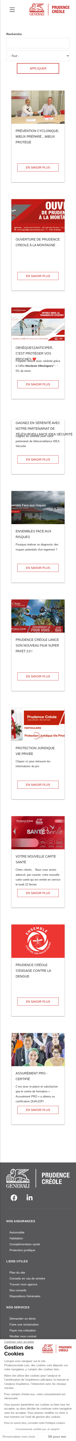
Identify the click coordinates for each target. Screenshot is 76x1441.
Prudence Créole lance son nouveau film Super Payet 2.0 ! (37, 645)
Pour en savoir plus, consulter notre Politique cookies (34, 1423)
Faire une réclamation (24, 1324)
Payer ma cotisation (23, 1330)
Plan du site (17, 1272)
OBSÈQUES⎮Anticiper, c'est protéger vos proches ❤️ (34, 353)
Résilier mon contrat (23, 1336)
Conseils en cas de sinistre (27, 1278)
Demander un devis (23, 1318)
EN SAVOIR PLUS (38, 167)
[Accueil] (50, 8)
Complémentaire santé (25, 1244)
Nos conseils (18, 1290)
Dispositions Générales (25, 1296)
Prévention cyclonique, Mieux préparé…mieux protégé (37, 136)
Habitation (16, 1238)
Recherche (14, 34)
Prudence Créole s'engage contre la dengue (33, 970)
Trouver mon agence (23, 1284)
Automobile (17, 1232)
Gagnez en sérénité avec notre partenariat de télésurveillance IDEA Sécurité (44, 428)
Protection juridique (22, 1250)
